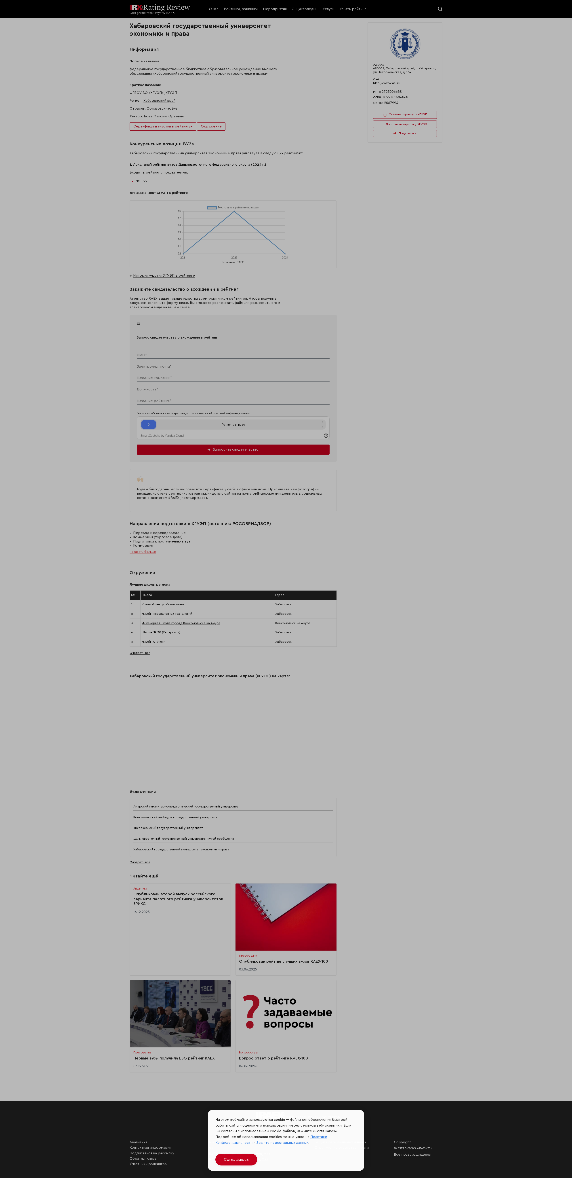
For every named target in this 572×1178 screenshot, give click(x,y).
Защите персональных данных (282, 1142)
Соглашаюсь (236, 1159)
